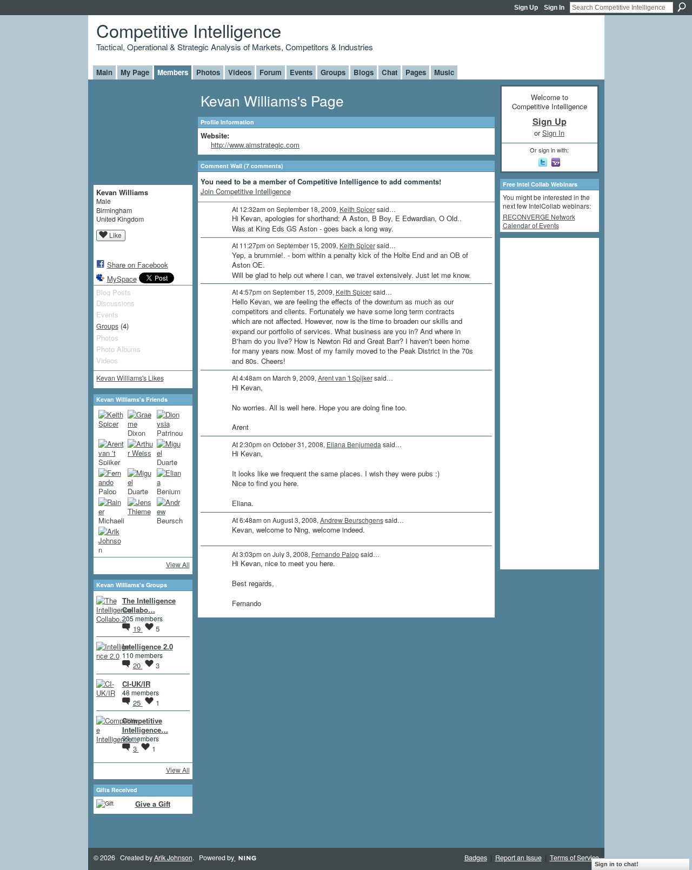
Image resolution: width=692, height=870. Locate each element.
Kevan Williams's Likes (130, 378)
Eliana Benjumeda (354, 444)
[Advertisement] (546, 403)
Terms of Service (574, 857)
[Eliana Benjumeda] (170, 481)
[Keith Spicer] (111, 423)
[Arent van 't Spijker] (111, 452)
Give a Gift (152, 804)
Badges (475, 857)
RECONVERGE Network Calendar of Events (539, 221)
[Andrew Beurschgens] (170, 510)
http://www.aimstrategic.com (255, 145)
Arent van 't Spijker (345, 377)
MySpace (122, 279)
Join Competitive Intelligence (246, 191)
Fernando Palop (335, 554)
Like (115, 235)
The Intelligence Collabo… (149, 605)
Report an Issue (518, 857)
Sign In (554, 7)
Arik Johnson (173, 857)
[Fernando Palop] (111, 481)
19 (138, 628)
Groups (107, 326)
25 (138, 703)
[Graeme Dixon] (141, 423)
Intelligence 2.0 (147, 646)
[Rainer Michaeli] (111, 510)
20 (138, 665)
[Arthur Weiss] (141, 452)
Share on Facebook (137, 265)
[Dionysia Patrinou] (170, 423)
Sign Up (526, 7)
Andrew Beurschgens (351, 519)
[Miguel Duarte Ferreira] (170, 452)
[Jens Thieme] (141, 510)
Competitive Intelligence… (145, 725)
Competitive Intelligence (188, 30)
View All (178, 564)
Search (681, 7)
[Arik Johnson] (111, 540)
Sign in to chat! (616, 864)
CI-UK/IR (136, 684)
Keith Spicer (357, 209)
